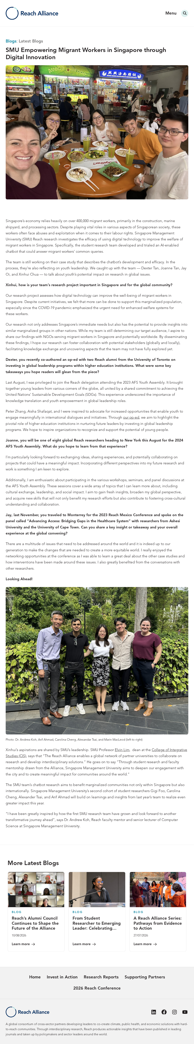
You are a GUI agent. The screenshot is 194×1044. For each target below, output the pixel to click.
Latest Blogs (31, 41)
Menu (171, 13)
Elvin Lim (122, 750)
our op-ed (131, 418)
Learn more (21, 944)
